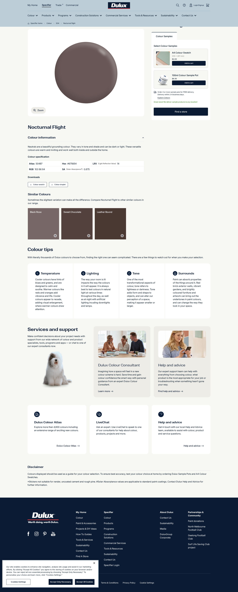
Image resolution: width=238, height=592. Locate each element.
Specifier (46, 5)
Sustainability (110, 554)
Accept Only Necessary (60, 582)
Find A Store (82, 556)
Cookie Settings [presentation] (147, 583)
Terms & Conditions (109, 583)
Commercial (72, 5)
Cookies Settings (18, 582)
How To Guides (84, 534)
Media (163, 528)
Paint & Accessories (86, 523)
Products (108, 523)
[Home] (29, 23)
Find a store (181, 111)
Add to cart (189, 63)
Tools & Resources (113, 548)
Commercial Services (115, 543)
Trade (58, 5)
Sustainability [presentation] (83, 545)
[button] (38, 110)
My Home (32, 5)
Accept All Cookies (84, 582)
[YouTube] (53, 533)
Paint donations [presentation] (196, 521)
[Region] (184, 5)
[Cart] (207, 5)
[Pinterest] (44, 533)
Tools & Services (84, 539)
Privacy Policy (129, 583)
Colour (79, 517)
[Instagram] (36, 533)
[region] (50, 574)
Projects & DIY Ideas (86, 528)
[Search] (177, 5)
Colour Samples (164, 36)
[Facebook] (28, 533)
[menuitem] (33, 15)
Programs (109, 528)
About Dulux (166, 512)
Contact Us (81, 550)
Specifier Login (111, 565)
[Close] (94, 563)
